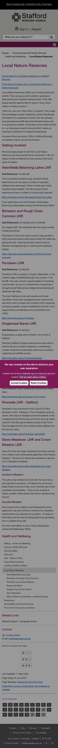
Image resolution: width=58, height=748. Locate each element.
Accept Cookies (19, 383)
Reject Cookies (38, 383)
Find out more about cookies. (32, 377)
